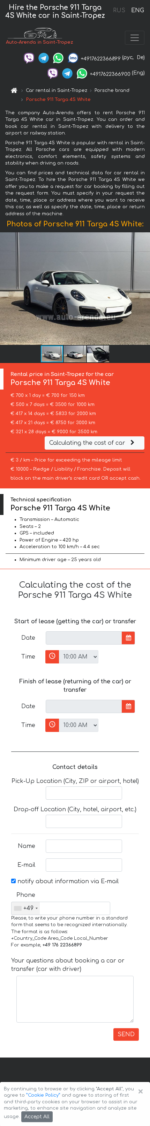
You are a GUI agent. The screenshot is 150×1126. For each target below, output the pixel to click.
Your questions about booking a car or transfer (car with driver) (68, 965)
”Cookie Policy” (43, 1095)
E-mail (26, 865)
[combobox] (26, 908)
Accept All (37, 1116)
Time (28, 657)
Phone (25, 895)
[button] (75, 354)
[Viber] (29, 57)
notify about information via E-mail (67, 881)
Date (28, 638)
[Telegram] (43, 57)
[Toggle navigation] (134, 38)
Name (26, 846)
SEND (126, 1034)
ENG (137, 10)
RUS (119, 10)
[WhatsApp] (58, 57)
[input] (84, 638)
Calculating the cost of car (88, 443)
